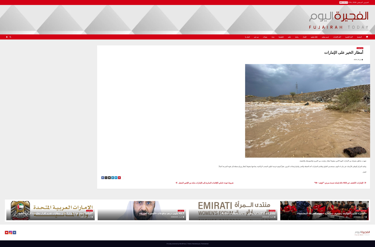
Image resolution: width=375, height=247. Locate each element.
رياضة (297, 37)
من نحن (256, 37)
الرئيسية (359, 37)
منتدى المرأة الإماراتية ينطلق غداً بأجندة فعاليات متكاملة (248, 213)
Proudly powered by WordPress (176, 243)
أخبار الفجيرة (349, 37)
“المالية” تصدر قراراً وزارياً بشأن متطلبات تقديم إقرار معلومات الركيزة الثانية (55, 213)
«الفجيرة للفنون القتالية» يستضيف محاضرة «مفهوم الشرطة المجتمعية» (332, 213)
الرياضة (357, 210)
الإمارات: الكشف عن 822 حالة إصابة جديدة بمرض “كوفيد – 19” (338, 183)
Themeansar (205, 243)
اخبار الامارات (360, 48)
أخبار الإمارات (337, 37)
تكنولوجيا (281, 37)
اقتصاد (304, 37)
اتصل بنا (247, 37)
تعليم (289, 37)
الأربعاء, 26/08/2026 (359, 217)
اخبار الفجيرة (363, 210)
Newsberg (195, 243)
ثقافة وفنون (314, 37)
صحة (273, 37)
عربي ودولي (325, 37)
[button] (10, 37)
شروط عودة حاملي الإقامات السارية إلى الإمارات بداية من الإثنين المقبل (206, 183)
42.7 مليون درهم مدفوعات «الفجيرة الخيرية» (161, 213)
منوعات (265, 37)
